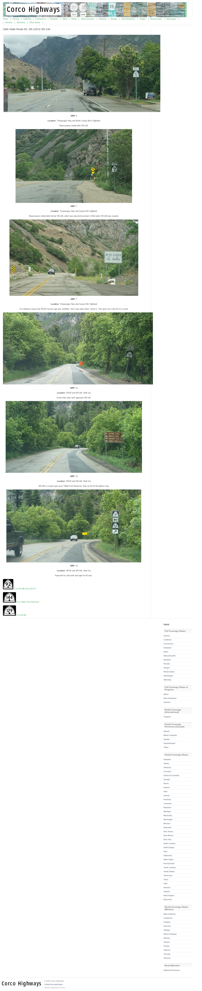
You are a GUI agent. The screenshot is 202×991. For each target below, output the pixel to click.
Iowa (165, 791)
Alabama (167, 759)
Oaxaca (167, 942)
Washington (171, 19)
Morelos (167, 938)
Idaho (65, 19)
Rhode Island (156, 19)
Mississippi (168, 819)
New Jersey (168, 832)
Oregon (143, 19)
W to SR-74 (30, 589)
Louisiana (168, 803)
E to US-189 (19, 589)
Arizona (16, 19)
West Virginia (169, 896)
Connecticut (40, 19)
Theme (47, 988)
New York (167, 840)
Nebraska (167, 828)
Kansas (167, 795)
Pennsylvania (169, 864)
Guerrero (167, 926)
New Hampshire (129, 19)
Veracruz (167, 958)
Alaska (166, 763)
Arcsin (62, 988)
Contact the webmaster (53, 984)
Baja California (170, 914)
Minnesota (168, 815)
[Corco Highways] (95, 17)
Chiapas (167, 922)
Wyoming (21, 22)
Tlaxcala (167, 954)
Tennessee (168, 876)
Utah (165, 884)
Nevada (114, 19)
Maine (74, 19)
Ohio (165, 852)
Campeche (168, 918)
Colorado (167, 771)
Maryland (167, 807)
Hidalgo (167, 930)
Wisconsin (168, 900)
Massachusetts (88, 19)
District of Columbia (171, 775)
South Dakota (169, 872)
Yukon (166, 747)
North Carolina (169, 844)
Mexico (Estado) (170, 934)
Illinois (166, 783)
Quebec (167, 739)
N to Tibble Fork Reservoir (28, 602)
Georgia (167, 779)
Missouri (167, 823)
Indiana (167, 787)
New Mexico (168, 836)
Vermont (9, 22)
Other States (35, 22)
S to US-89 (21, 615)
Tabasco (167, 950)
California (27, 19)
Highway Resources (172, 970)
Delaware (54, 19)
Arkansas (167, 767)
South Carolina (170, 868)
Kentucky (167, 799)
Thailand (167, 717)
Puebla (166, 946)
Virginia (167, 892)
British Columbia (170, 735)
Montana (103, 19)
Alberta (166, 731)
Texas (166, 880)
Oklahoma (168, 856)
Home (6, 19)
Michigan (167, 811)
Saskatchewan (169, 743)
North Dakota (169, 848)
